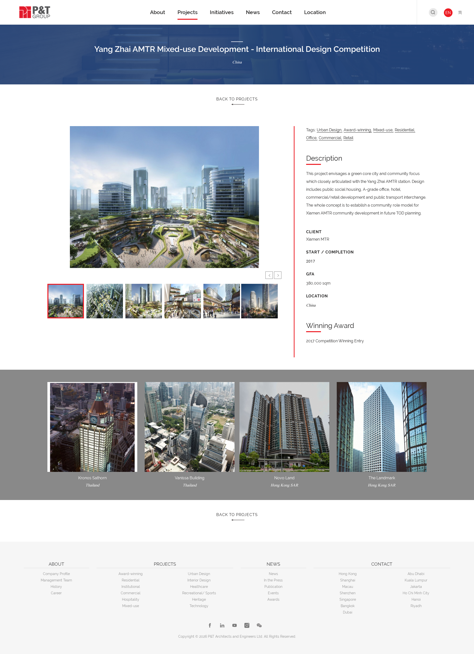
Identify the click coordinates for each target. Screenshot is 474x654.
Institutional (130, 587)
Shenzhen (348, 593)
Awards (273, 599)
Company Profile (56, 574)
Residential (130, 580)
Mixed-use (130, 606)
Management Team (56, 580)
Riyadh (416, 606)
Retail (348, 137)
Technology (199, 606)
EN (448, 12)
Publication (273, 587)
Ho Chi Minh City (416, 593)
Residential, (405, 130)
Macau (347, 587)
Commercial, (330, 137)
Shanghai (347, 580)
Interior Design (199, 580)
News (273, 574)
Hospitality (130, 599)
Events (273, 593)
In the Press (273, 580)
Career (56, 593)
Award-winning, (358, 130)
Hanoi (416, 599)
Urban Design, (329, 130)
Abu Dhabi (416, 574)
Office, (311, 137)
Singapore (347, 599)
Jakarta (416, 587)
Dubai (347, 612)
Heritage (199, 599)
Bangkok (348, 606)
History (56, 587)
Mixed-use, (383, 130)
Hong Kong (348, 574)
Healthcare (199, 587)
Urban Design (199, 574)
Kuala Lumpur (416, 580)
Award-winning (130, 574)
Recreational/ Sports (199, 593)
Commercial (130, 593)
